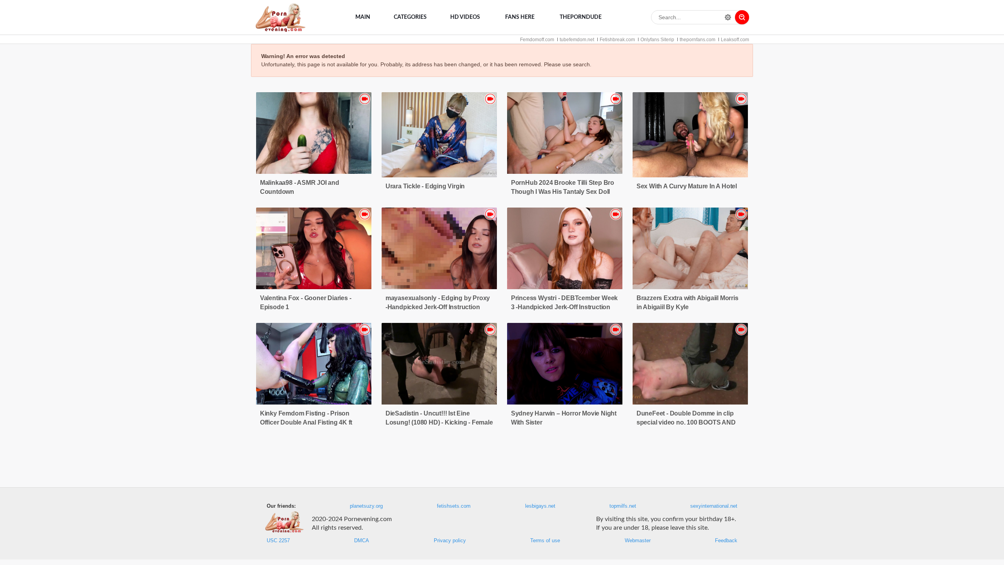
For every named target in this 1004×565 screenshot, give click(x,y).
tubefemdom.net (577, 39)
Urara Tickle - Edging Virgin (425, 186)
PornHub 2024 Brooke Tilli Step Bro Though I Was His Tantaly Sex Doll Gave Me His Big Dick (562, 191)
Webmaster (638, 540)
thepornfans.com (697, 39)
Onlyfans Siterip (657, 39)
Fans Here (520, 17)
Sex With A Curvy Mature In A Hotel (687, 186)
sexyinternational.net (713, 506)
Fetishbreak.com (617, 39)
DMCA (361, 540)
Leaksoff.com (735, 39)
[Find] (742, 17)
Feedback (726, 540)
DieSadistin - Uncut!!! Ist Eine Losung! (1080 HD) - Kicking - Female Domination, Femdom (439, 422)
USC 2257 (278, 540)
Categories (410, 17)
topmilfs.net (622, 506)
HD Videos (465, 17)
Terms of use (545, 540)
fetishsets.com (454, 506)
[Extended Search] (728, 17)
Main (362, 17)
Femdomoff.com (537, 39)
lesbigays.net (540, 506)
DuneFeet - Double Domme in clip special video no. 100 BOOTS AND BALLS (686, 422)
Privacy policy (450, 540)
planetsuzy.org (366, 506)
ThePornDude (581, 17)
